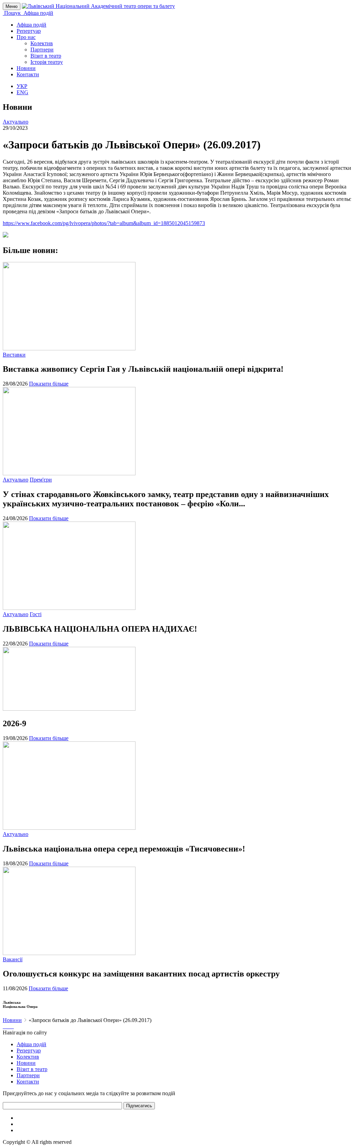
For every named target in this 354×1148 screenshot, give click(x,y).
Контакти (28, 74)
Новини (26, 68)
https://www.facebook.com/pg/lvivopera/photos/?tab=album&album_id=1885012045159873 (104, 223)
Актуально (15, 122)
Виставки (14, 355)
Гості (35, 614)
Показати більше (48, 384)
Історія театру (46, 62)
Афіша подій (31, 25)
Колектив (41, 43)
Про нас (26, 37)
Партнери (42, 49)
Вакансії (12, 959)
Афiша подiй (31, 1044)
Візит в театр (45, 56)
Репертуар (29, 31)
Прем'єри (41, 480)
